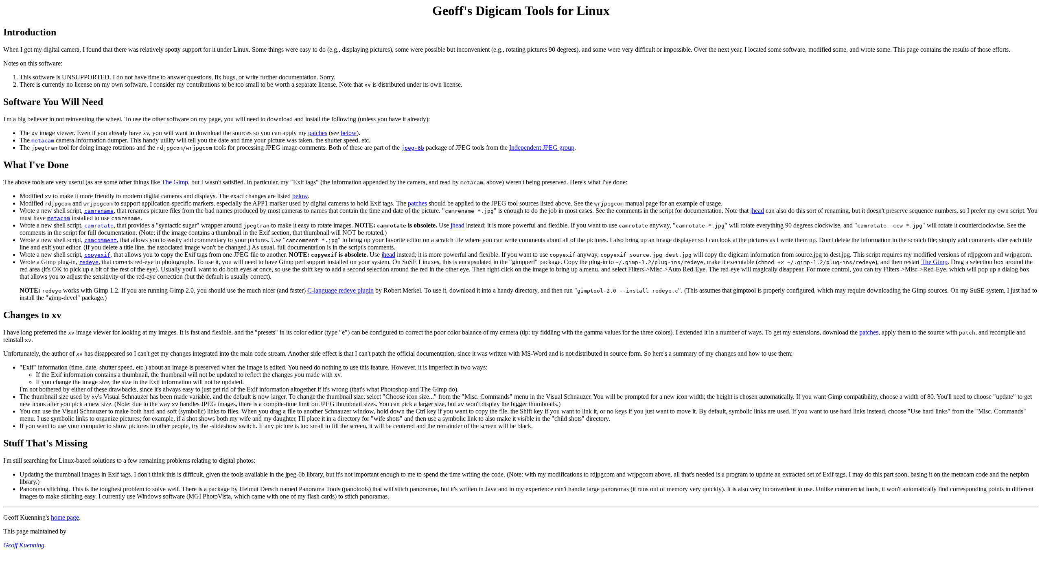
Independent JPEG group (541, 147)
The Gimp (175, 182)
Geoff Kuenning (23, 545)
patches (317, 132)
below (349, 132)
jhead (757, 210)
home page (65, 517)
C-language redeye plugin (340, 290)
